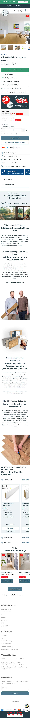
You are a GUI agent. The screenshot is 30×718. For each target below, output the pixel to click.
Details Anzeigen (10, 531)
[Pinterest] (11, 672)
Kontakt (3, 617)
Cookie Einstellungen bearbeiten (9, 649)
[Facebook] (2, 672)
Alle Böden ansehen (15, 589)
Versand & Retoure (6, 612)
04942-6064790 (22, 166)
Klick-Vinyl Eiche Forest (6, 572)
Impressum (4, 635)
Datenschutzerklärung (7, 646)
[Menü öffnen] (28, 11)
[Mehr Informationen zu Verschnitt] (16, 133)
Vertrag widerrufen (6, 644)
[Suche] (18, 11)
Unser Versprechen (6, 609)
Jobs (2, 623)
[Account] (15, 11)
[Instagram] (6, 672)
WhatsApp (4, 620)
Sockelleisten (15, 480)
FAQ (2, 615)
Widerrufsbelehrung (6, 641)
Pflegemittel (15, 543)
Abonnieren (15, 693)
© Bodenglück (15, 701)
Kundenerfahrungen (6, 626)
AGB (2, 638)
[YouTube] (15, 672)
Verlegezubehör (15, 538)
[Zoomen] (26, 42)
